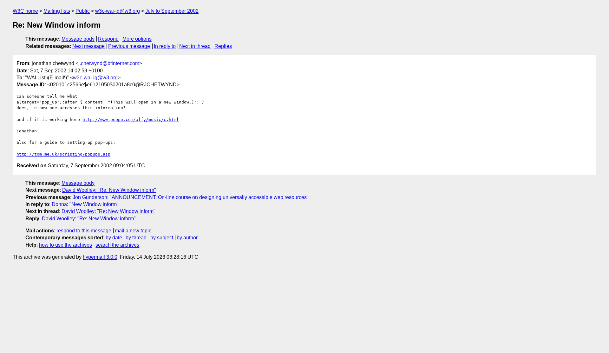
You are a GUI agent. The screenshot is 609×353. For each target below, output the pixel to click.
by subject (161, 237)
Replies (223, 46)
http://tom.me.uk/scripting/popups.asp (63, 154)
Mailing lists (56, 11)
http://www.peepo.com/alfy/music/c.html (130, 119)
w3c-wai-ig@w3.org (117, 11)
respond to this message (83, 230)
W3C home (25, 11)
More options (137, 39)
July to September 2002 (172, 11)
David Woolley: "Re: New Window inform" (109, 190)
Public (82, 11)
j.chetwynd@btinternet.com (108, 63)
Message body (78, 39)
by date (114, 237)
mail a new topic (133, 230)
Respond (108, 39)
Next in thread (195, 46)
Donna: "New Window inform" (85, 204)
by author (187, 237)
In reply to (165, 46)
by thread (136, 237)
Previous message (129, 46)
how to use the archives (65, 245)
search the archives (117, 245)
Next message (88, 46)
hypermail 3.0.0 (100, 257)
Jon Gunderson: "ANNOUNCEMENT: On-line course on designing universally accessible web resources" (191, 197)
